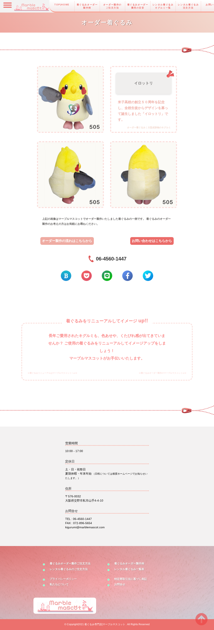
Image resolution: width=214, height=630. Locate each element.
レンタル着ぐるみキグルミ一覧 (163, 6)
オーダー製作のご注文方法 (112, 6)
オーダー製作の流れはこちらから (67, 241)
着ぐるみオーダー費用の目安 (137, 6)
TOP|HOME (61, 4)
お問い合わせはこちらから (152, 241)
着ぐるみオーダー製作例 (87, 6)
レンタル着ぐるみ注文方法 (188, 6)
